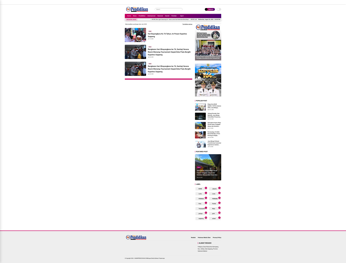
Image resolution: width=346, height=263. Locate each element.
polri (150, 31)
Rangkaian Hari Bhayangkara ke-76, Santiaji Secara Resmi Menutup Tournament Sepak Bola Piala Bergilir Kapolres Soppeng (169, 52)
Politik (216, 203)
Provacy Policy (217, 237)
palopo (202, 213)
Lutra (202, 193)
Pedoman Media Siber (204, 237)
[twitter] (212, 2)
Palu (202, 203)
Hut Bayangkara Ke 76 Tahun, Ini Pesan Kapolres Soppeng (167, 35)
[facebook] (209, 2)
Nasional (160, 16)
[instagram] (214, 2)
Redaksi (193, 237)
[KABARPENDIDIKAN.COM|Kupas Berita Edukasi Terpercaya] (137, 11)
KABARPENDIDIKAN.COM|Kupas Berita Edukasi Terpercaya (149, 258)
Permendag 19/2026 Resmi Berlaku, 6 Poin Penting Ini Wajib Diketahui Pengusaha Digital (214, 133)
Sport (182, 16)
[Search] (180, 9)
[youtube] (217, 2)
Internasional (151, 16)
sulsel (216, 218)
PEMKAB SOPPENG (202, 198)
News (135, 16)
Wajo (199, 167)
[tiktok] (220, 2)
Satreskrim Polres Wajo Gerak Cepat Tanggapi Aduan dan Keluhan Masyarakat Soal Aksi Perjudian (214, 124)
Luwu (216, 193)
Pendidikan (142, 16)
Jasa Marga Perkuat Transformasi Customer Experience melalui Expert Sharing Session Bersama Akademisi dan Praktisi (214, 143)
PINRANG (216, 198)
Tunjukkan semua (187, 24)
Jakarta (216, 188)
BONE (202, 188)
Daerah (167, 16)
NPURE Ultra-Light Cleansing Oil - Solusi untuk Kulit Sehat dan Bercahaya (160, 19)
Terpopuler (202, 208)
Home (129, 16)
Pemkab (173, 16)
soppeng (202, 218)
